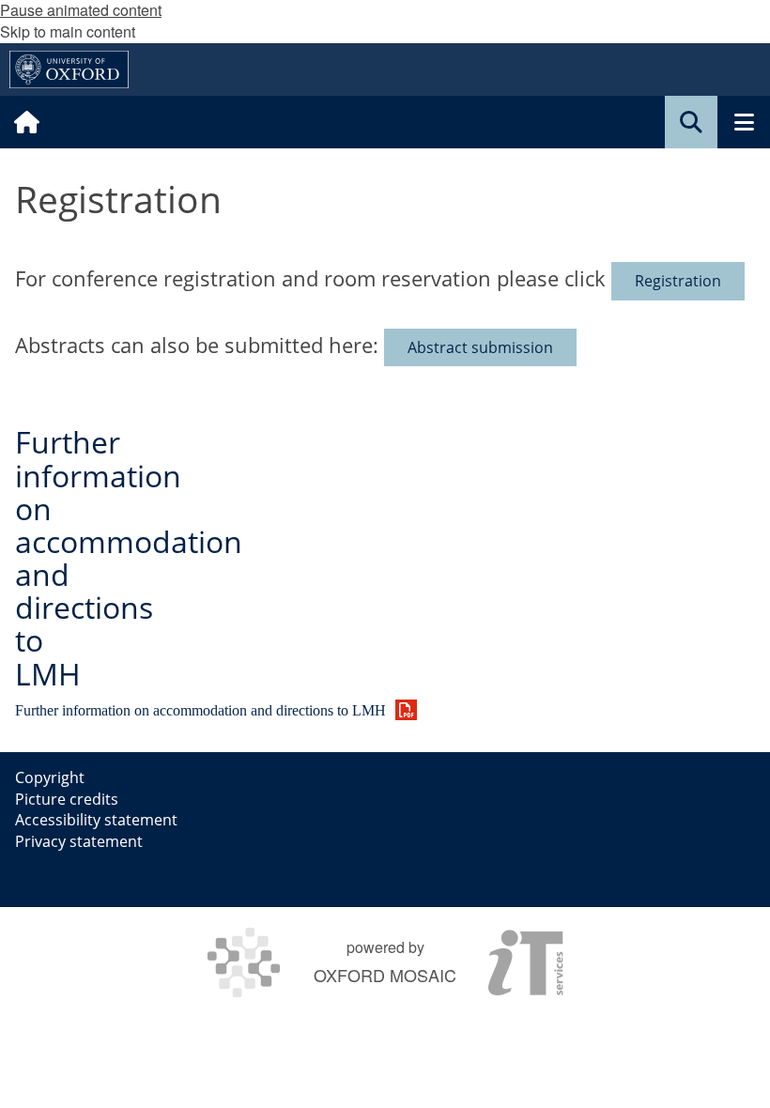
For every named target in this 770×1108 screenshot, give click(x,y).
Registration (678, 280)
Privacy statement (79, 841)
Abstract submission (480, 347)
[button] (691, 122)
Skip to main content (67, 31)
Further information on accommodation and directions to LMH (128, 557)
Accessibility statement (96, 819)
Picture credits (66, 799)
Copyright (50, 777)
